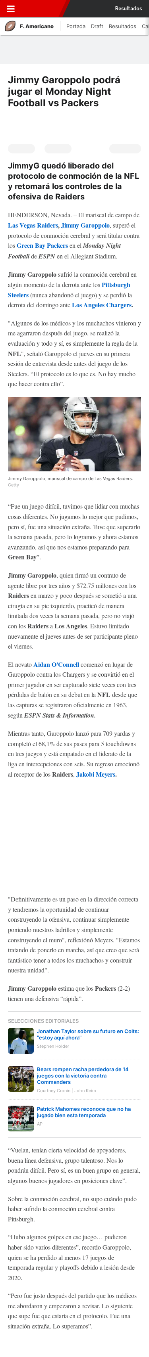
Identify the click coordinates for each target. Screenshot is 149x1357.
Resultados (128, 8)
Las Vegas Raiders (33, 225)
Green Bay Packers (42, 245)
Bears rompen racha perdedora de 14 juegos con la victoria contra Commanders (83, 1075)
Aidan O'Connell (56, 664)
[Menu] (10, 8)
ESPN (40, 8)
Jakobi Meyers (95, 774)
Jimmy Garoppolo (85, 225)
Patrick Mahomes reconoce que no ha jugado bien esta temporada (84, 1112)
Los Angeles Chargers (102, 304)
